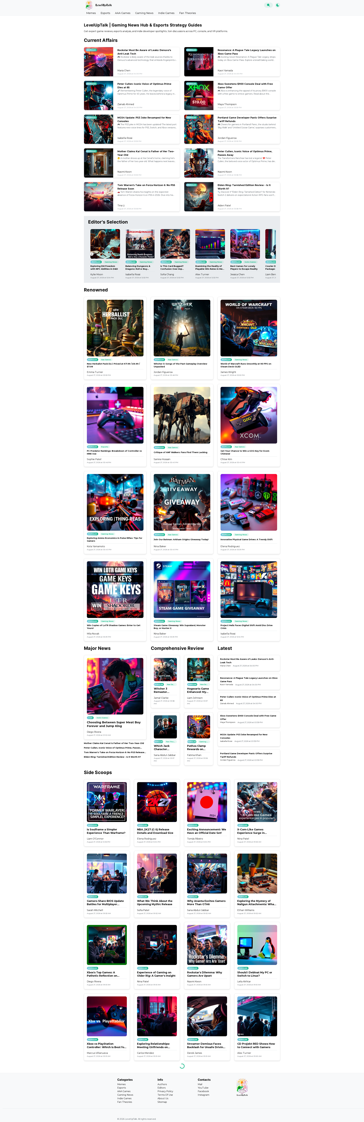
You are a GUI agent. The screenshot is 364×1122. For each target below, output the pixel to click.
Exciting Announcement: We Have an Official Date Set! (206, 831)
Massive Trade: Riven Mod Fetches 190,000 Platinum (205, 1117)
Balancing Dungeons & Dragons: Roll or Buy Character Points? (137, 267)
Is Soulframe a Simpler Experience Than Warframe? (106, 831)
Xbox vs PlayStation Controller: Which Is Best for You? (106, 1045)
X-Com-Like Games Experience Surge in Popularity (251, 831)
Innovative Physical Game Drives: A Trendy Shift (247, 539)
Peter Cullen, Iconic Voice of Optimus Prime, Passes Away (112, 748)
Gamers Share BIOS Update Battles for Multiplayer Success (105, 902)
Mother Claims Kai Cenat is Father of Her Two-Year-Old (114, 743)
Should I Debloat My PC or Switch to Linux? (254, 974)
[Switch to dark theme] (277, 5)
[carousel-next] (272, 254)
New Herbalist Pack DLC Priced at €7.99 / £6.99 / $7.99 (113, 365)
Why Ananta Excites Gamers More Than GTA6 (206, 902)
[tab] (91, 13)
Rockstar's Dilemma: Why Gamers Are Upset (204, 974)
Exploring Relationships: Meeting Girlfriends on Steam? (153, 1045)
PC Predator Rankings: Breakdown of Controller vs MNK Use (114, 452)
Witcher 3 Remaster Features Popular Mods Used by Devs (165, 690)
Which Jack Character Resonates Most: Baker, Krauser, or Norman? (165, 747)
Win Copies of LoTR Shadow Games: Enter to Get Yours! (113, 626)
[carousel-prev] (92, 254)
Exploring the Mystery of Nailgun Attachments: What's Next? (257, 902)
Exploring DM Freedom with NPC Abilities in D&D (104, 267)
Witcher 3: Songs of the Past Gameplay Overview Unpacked (180, 365)
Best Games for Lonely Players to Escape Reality (244, 267)
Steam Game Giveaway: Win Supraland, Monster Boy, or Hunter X (180, 626)
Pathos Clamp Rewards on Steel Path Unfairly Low (196, 747)
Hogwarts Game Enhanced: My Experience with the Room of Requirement (198, 690)
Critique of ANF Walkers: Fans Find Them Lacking (180, 452)
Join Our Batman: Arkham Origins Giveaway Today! (181, 539)
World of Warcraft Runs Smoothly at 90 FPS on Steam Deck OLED (246, 365)
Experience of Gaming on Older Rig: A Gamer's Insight (156, 974)
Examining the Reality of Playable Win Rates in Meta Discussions (210, 267)
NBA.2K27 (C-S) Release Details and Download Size (155, 831)
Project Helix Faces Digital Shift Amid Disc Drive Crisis (247, 626)
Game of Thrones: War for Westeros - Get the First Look (157, 1117)
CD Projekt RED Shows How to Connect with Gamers (256, 1045)
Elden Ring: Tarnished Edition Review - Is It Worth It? (112, 757)
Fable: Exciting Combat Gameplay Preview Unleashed (102, 1117)
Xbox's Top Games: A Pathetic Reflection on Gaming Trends (102, 974)
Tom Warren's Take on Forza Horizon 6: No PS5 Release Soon (114, 752)
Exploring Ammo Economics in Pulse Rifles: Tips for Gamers (114, 539)
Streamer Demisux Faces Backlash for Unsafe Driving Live (206, 1045)
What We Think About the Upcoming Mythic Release (154, 902)
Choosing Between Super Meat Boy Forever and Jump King (114, 724)
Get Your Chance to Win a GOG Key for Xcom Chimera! (245, 452)
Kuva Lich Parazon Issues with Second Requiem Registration (254, 1117)
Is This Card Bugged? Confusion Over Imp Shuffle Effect (172, 267)
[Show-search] (268, 5)
